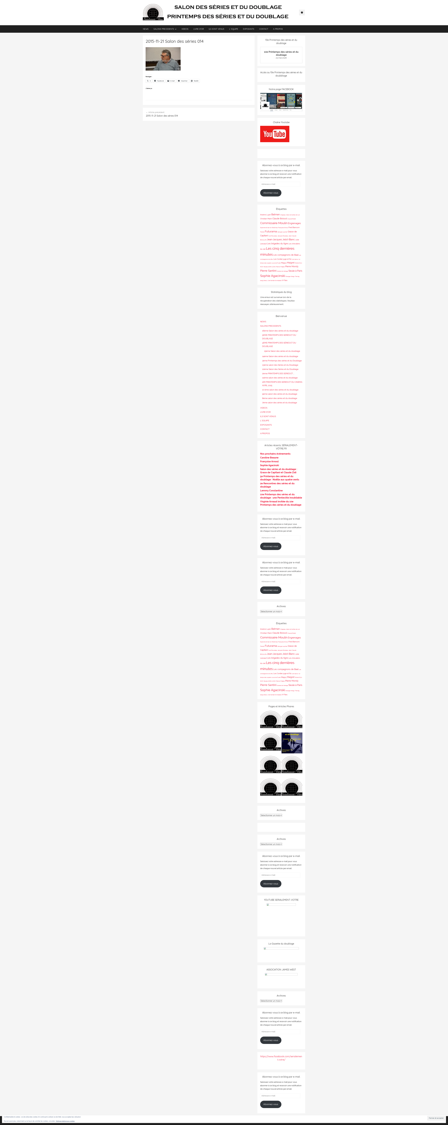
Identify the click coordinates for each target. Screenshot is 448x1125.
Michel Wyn (298, 263)
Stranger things (289, 276)
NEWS (146, 29)
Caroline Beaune (269, 457)
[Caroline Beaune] (270, 766)
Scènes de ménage (282, 271)
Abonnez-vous (270, 192)
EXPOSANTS (248, 29)
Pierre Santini (268, 270)
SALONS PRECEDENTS (164, 29)
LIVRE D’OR (198, 29)
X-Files (284, 280)
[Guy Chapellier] (270, 721)
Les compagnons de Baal (286, 255)
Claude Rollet (292, 219)
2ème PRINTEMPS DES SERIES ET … (278, 373)
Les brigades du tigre (277, 243)
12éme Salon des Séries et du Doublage (280, 369)
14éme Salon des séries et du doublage (280, 356)
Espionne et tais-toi (265, 227)
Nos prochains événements (275, 453)
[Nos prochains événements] (292, 743)
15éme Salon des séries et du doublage (282, 351)
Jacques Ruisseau (283, 236)
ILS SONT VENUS (216, 29)
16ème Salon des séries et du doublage (280, 331)
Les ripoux (295, 259)
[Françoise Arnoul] (292, 766)
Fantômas (275, 227)
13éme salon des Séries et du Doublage (280, 365)
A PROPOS (278, 29)
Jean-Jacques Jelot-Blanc (281, 239)
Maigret (290, 262)
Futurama (271, 231)
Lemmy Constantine (271, 490)
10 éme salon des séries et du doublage (280, 390)
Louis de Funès (276, 263)
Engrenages (294, 223)
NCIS (261, 266)
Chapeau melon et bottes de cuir (290, 215)
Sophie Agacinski (272, 276)
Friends (262, 232)
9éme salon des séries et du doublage (279, 394)
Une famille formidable (274, 280)
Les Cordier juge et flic (282, 259)
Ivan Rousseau (273, 236)
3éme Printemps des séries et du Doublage (282, 360)
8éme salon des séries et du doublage (279, 398)
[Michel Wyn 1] (292, 721)
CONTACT (263, 29)
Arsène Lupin (265, 215)
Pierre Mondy (291, 266)
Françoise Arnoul (283, 227)
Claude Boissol (279, 218)
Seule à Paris (295, 270)
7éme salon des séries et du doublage (279, 402)
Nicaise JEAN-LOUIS (270, 266)
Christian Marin (266, 219)
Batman (275, 214)
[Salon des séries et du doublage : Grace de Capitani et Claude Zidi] (292, 789)
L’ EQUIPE (233, 29)
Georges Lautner (282, 232)
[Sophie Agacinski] (270, 789)
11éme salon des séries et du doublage (280, 378)
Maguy (284, 263)
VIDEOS (184, 29)
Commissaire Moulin (273, 223)
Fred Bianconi (294, 227)
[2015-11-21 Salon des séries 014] (163, 70)
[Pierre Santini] (270, 743)
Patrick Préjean (280, 266)
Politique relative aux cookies (65, 1121)
